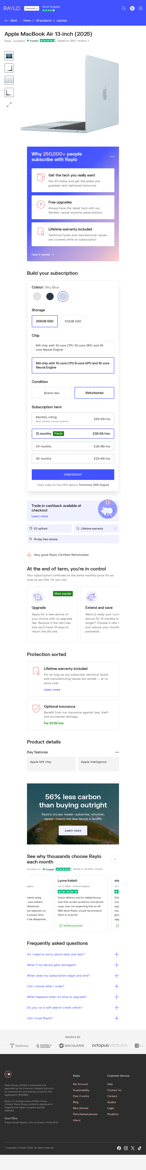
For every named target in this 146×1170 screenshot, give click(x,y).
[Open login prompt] (132, 8)
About (76, 1120)
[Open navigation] (140, 8)
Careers (112, 1096)
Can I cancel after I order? (45, 986)
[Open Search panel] (124, 8)
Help (110, 1084)
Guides (111, 1102)
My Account (80, 1084)
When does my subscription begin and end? (58, 975)
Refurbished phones (85, 1114)
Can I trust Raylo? (39, 1018)
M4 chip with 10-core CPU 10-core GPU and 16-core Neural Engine (70, 347)
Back (14, 20)
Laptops (62, 20)
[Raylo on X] (133, 1148)
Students (112, 1114)
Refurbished (94, 393)
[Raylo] (13, 8)
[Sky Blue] (63, 296)
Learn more (52, 689)
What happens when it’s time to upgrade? (57, 996)
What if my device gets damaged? (51, 965)
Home (27, 20)
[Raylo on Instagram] (126, 1148)
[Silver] (37, 296)
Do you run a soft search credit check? (55, 1007)
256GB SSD (45, 321)
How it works (41, 254)
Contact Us (114, 1090)
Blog (76, 1102)
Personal (30, 8)
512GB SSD (73, 321)
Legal (110, 1108)
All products (43, 20)
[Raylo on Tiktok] (139, 1148)
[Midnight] (50, 296)
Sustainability (81, 1090)
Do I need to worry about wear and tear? (56, 954)
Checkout (73, 474)
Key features (37, 752)
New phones (80, 1108)
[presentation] (73, 94)
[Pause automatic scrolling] (115, 859)
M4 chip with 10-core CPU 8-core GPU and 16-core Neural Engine (72, 365)
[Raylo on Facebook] (119, 1148)
